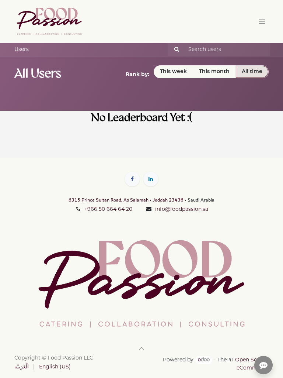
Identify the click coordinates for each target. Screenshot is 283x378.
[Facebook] (132, 179)
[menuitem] (21, 367)
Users (21, 49)
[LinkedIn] (150, 179)
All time (252, 72)
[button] (141, 348)
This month (214, 72)
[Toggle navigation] (262, 21)
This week (173, 72)
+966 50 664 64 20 (108, 209)
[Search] (174, 49)
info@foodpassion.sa (181, 209)
